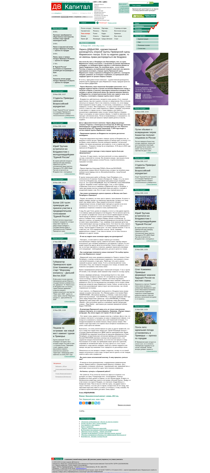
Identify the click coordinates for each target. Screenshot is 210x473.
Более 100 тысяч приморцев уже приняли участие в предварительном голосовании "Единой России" (62, 209)
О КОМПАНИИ (56, 16)
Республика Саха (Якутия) (101, 15)
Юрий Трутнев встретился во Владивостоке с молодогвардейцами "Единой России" (63, 151)
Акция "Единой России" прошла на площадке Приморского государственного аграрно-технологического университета (63, 112)
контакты (120, 459)
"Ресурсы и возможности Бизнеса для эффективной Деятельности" (103, 435)
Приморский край (98, 13)
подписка (105, 459)
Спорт (116, 39)
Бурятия (96, 6)
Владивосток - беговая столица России (94, 436)
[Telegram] (99, 403)
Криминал (117, 33)
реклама (93, 459)
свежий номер (77, 459)
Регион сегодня (58, 28)
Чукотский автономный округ (101, 20)
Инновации (96, 39)
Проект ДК (84, 39)
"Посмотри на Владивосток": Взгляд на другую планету (99, 422)
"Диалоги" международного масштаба (93, 428)
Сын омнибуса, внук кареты (90, 425)
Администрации (143, 39)
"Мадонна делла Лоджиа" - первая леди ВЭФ (96, 431)
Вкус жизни (118, 36)
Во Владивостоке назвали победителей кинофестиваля (99, 430)
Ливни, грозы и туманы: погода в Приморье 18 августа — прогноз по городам (63, 58)
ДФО (105, 2)
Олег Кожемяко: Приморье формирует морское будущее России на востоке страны (145, 275)
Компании (96, 28)
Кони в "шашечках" (87, 427)
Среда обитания (107, 39)
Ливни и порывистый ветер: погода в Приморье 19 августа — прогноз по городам (63, 48)
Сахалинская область (100, 17)
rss (110, 459)
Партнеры (105, 28)
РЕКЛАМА (64, 16)
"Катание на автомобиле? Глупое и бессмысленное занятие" (101, 433)
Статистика (141, 48)
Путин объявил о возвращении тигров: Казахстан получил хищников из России (146, 133)
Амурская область (99, 4)
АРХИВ (71, 16)
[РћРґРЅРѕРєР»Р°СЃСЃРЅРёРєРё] (83, 403)
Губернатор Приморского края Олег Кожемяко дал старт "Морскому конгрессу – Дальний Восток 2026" (63, 269)
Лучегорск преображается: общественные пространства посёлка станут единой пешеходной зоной (63, 37)
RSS (84, 16)
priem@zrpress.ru (81, 468)
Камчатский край (98, 10)
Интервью (138, 29)
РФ (100, 2)
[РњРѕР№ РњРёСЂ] (86, 403)
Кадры (104, 33)
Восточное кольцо (120, 31)
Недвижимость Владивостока (63, 376)
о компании (68, 459)
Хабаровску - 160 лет (61, 366)
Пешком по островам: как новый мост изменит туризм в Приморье (63, 332)
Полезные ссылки (144, 45)
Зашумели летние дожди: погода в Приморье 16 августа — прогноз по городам (63, 80)
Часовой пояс (85, 31)
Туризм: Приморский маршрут (63, 373)
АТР (95, 2)
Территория (105, 36)
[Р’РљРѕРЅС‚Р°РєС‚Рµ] (80, 403)
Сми (139, 42)
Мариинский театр (89, 399)
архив (99, 459)
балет (102, 399)
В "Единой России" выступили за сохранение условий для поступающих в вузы (63, 69)
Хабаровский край (99, 18)
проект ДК (86, 459)
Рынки (95, 33)
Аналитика (138, 31)
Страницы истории (120, 28)
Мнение (83, 36)
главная (83, 23)
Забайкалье (97, 9)
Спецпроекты (139, 26)
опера (98, 399)
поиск (114, 459)
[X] (89, 403)
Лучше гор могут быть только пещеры (93, 423)
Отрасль (96, 36)
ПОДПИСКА (78, 16)
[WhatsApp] (92, 403)
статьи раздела (69, 85)
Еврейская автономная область (102, 7)
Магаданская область (100, 12)
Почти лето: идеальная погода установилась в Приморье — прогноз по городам (146, 332)
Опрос (137, 23)
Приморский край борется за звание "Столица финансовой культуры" (145, 9)
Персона (104, 31)
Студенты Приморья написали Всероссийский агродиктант (63, 102)
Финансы (96, 31)
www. (56, 13)
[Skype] (95, 403)
